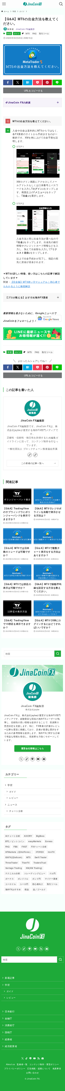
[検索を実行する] (57, 653)
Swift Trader (41, 857)
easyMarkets (34, 841)
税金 (27, 889)
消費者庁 (10, 1025)
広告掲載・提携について (38, 1068)
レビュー (13, 797)
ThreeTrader (11, 862)
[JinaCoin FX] (32, 4)
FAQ (34, 33)
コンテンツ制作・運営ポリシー (44, 1064)
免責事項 (56, 1068)
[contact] (44, 759)
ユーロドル (10, 884)
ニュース (12, 804)
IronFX (51, 851)
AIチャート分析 (12, 835)
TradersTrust (40, 862)
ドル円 (52, 873)
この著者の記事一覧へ (32, 463)
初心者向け (37, 884)
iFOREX (40, 851)
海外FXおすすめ (13, 889)
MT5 (28, 33)
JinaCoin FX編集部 (32, 420)
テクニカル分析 (12, 873)
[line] (32, 759)
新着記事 (10, 977)
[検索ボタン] (61, 4)
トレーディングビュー (34, 873)
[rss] (41, 949)
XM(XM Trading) (34, 867)
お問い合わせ (32, 1072)
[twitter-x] (21, 759)
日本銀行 (10, 1011)
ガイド (17, 33)
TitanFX (26, 862)
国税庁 (8, 1032)
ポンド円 (36, 878)
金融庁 (8, 1018)
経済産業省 (11, 1046)
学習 (9, 33)
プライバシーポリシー (14, 1068)
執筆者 (21, 29)
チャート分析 (16, 811)
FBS (16, 846)
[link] (30, 455)
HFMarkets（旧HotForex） (18, 851)
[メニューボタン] (4, 4)
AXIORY (28, 835)
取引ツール (44, 33)
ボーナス (9, 878)
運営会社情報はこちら (32, 748)
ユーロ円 (24, 884)
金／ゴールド (39, 889)
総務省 (8, 1039)
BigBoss (40, 835)
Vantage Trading (13, 867)
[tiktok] (27, 759)
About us (10, 1064)
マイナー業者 (51, 878)
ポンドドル (23, 878)
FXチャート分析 (39, 846)
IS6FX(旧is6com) (13, 857)
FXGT (24, 846)
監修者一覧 (22, 1064)
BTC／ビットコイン (14, 841)
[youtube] (38, 759)
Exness (48, 841)
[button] (7, 82)
